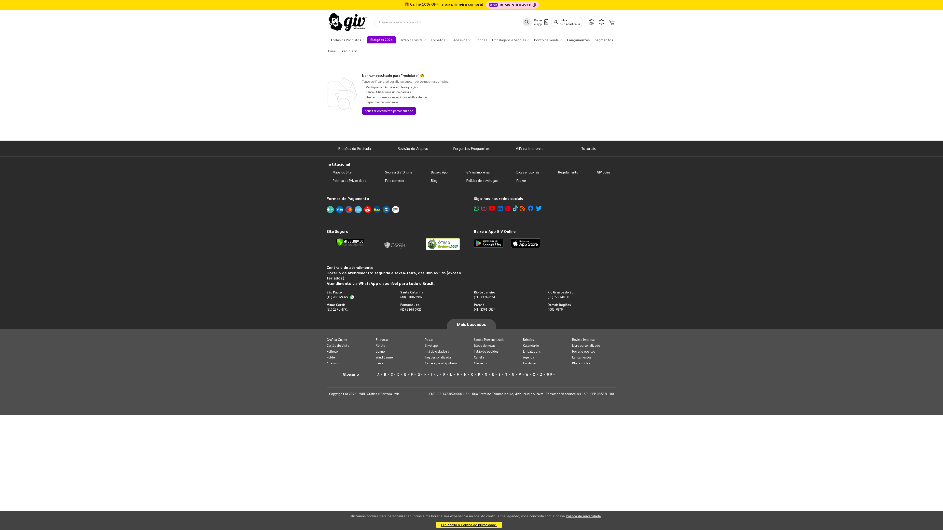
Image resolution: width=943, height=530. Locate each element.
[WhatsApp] (591, 22)
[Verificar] (350, 242)
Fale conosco (394, 180)
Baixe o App (439, 172)
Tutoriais (588, 148)
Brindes (528, 339)
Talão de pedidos (486, 351)
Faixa (379, 363)
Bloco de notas (484, 345)
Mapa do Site (342, 172)
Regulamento (568, 172)
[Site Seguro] (395, 244)
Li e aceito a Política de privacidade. (469, 525)
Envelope (431, 345)
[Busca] (527, 22)
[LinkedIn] (500, 208)
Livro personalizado (586, 345)
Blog (434, 180)
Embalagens (532, 351)
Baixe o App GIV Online (495, 231)
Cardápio (529, 363)
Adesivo (332, 363)
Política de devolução (482, 180)
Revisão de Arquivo (413, 148)
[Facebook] (531, 208)
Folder (331, 357)
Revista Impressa (584, 339)
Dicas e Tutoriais (527, 172)
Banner (381, 351)
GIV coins (603, 172)
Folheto (332, 351)
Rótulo (380, 345)
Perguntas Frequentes (471, 148)
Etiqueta (382, 339)
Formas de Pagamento (348, 198)
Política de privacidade (583, 516)
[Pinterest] (508, 208)
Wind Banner (385, 357)
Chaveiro (480, 363)
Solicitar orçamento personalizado (389, 111)
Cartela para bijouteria (441, 363)
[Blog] (522, 208)
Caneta (479, 357)
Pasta (429, 339)
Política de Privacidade (349, 180)
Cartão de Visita (338, 345)
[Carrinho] (611, 22)
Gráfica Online (337, 339)
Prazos (521, 180)
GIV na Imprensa (529, 148)
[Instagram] (483, 208)
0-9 (549, 374)
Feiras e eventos (583, 351)
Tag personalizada (438, 357)
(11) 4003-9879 (337, 297)
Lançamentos (581, 357)
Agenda (528, 357)
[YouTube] (492, 208)
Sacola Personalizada (489, 339)
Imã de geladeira (437, 351)
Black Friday (581, 363)
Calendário (531, 345)
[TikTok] (515, 208)
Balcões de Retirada (354, 148)
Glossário (351, 374)
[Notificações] (601, 22)
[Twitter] (539, 208)
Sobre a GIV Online (398, 172)
